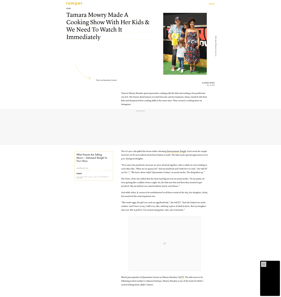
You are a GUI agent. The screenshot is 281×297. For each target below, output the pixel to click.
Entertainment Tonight (176, 151)
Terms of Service (103, 177)
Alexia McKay (209, 83)
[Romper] (74, 3)
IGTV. (182, 277)
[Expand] (262, 262)
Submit (79, 173)
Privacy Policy (79, 178)
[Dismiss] (277, 262)
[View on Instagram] (164, 243)
